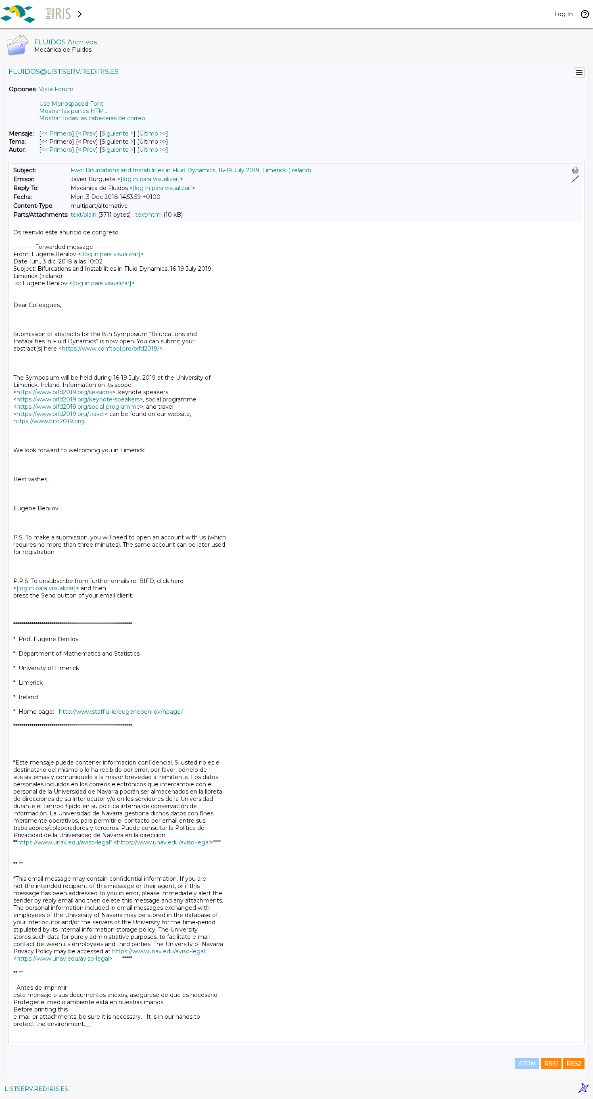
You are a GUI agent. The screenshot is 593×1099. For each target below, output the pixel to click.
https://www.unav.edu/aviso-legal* (64, 842)
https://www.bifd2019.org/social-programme (78, 406)
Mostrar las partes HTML (73, 111)
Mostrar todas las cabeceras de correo (92, 118)
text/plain (83, 214)
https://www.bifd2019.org (48, 421)
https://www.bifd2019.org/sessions (64, 392)
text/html (148, 214)
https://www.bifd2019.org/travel (60, 414)
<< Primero (56, 133)
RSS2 (573, 1063)
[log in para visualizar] (150, 179)
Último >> (152, 133)
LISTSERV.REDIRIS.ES (36, 1089)
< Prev (87, 133)
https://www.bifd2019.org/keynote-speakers (78, 399)
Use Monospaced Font (71, 103)
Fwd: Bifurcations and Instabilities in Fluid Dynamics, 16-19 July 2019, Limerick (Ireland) (191, 170)
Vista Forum (56, 89)
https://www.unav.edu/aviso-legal (163, 842)
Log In (563, 14)
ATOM (527, 1063)
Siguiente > (118, 133)
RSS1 (551, 1063)
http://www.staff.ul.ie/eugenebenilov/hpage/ (121, 711)
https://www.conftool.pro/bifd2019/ (110, 348)
